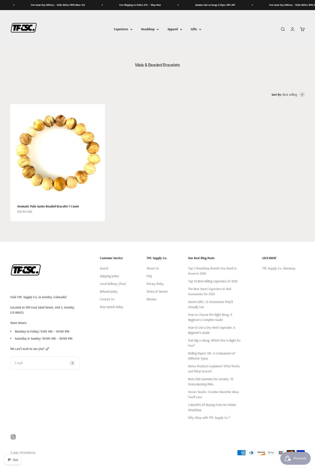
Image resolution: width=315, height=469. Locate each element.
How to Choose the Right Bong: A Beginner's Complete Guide (210, 317)
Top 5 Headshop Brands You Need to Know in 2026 (212, 270)
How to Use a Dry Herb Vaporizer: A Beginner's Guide (211, 330)
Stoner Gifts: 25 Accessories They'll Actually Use (210, 304)
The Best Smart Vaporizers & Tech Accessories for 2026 (209, 291)
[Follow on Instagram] (13, 437)
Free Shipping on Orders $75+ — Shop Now (132, 4)
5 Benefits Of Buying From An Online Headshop (212, 407)
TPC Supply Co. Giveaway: (279, 268)
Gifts (194, 29)
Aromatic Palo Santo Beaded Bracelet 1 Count (48, 206)
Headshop (147, 29)
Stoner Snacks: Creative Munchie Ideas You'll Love (213, 394)
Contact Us (107, 299)
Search (104, 268)
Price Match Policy (111, 307)
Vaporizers (121, 29)
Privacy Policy (155, 284)
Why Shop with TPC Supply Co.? (209, 418)
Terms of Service (157, 291)
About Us (153, 268)
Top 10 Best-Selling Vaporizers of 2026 (213, 281)
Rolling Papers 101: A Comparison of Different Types (211, 355)
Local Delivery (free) (113, 284)
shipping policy (109, 276)
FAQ (149, 276)
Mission (152, 299)
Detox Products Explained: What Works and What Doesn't (214, 368)
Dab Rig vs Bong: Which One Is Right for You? (214, 343)
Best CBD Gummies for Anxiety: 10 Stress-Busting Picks (210, 381)
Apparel (172, 29)
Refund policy (109, 291)
